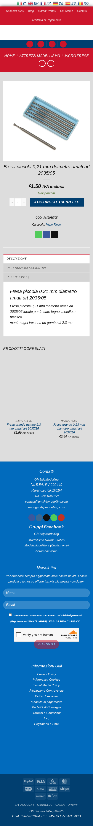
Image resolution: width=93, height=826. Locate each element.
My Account (24, 804)
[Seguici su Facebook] (31, 517)
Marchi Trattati (47, 11)
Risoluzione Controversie (46, 690)
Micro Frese (76, 56)
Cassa (60, 804)
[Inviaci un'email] (46, 517)
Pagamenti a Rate (46, 724)
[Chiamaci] (53, 517)
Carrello (45, 804)
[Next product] (42, 63)
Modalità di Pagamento (46, 20)
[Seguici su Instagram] (39, 517)
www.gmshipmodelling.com (46, 507)
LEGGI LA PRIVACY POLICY (63, 621)
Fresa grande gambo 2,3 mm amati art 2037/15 (24, 426)
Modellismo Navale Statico (47, 540)
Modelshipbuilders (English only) (46, 545)
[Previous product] (50, 63)
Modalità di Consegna (46, 707)
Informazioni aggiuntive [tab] (27, 268)
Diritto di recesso (46, 696)
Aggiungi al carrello (56, 202)
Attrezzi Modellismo (39, 56)
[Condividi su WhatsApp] (38, 234)
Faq (46, 718)
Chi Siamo (66, 11)
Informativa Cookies (46, 679)
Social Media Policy (46, 685)
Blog (31, 11)
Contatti (82, 11)
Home (9, 56)
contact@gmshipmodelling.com (46, 501)
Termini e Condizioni (47, 713)
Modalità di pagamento (46, 701)
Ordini (73, 804)
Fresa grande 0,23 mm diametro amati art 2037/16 (69, 428)
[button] (29, 44)
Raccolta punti (15, 11)
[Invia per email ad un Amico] (54, 234)
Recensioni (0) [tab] (18, 277)
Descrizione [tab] (17, 258)
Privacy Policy (46, 674)
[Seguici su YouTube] (61, 517)
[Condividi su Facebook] (46, 234)
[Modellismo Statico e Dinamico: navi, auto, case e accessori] (46, 32)
